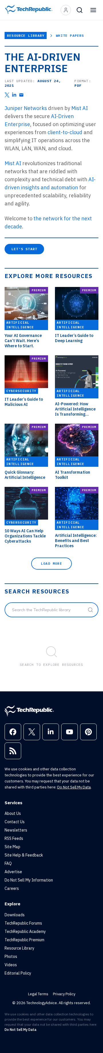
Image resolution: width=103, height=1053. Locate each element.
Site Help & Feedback (24, 855)
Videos (11, 964)
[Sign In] (66, 10)
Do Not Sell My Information (29, 880)
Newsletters (16, 830)
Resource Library (25, 35)
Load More (51, 563)
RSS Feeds (14, 838)
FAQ (8, 863)
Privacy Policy (64, 994)
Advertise (13, 871)
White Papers (70, 35)
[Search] (79, 10)
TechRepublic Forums (23, 923)
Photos (11, 956)
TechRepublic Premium (24, 939)
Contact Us (15, 821)
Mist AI (79, 108)
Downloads (15, 914)
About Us (13, 813)
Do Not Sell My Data (74, 787)
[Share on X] (7, 94)
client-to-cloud (64, 132)
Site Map (12, 846)
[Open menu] (93, 10)
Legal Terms (38, 994)
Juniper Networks (26, 108)
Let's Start (24, 249)
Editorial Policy (18, 973)
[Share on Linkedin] (14, 94)
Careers (12, 888)
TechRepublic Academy (25, 931)
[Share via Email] (21, 94)
